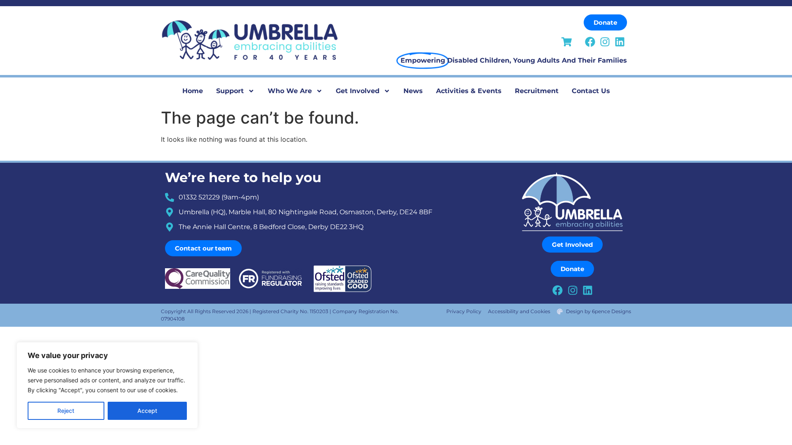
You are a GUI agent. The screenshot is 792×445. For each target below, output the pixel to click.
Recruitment (537, 91)
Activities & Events (469, 91)
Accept (147, 410)
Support (230, 91)
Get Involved (358, 91)
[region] (107, 385)
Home (192, 91)
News (413, 91)
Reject (65, 410)
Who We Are (290, 91)
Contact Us (591, 91)
